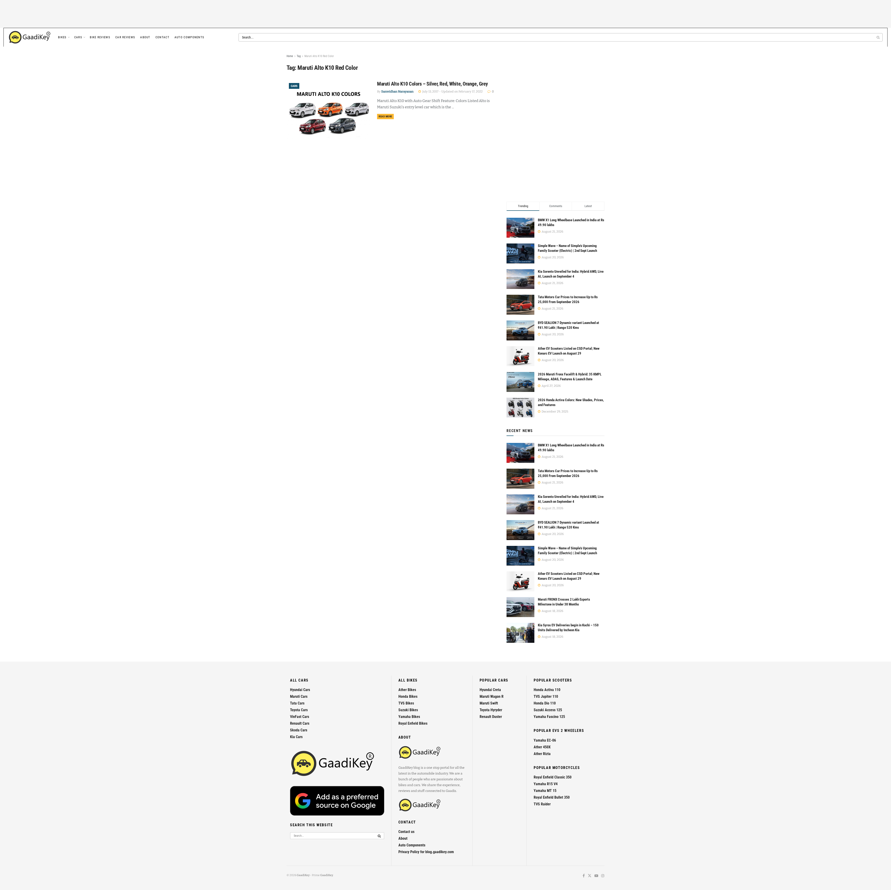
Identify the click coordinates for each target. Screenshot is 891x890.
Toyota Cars (299, 710)
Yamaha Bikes (409, 716)
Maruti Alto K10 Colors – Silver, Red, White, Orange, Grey (432, 84)
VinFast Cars (299, 716)
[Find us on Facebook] (584, 876)
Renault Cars (299, 723)
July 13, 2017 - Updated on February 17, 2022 (452, 91)
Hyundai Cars (300, 690)
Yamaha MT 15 (545, 790)
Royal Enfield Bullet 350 (552, 797)
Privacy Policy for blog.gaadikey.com (426, 852)
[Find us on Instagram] (602, 876)
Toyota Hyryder (491, 710)
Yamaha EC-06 (545, 740)
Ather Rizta (542, 754)
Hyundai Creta (490, 690)
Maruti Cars (298, 696)
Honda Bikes (407, 696)
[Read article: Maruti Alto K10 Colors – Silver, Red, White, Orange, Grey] (328, 110)
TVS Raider (542, 804)
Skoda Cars (298, 730)
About (145, 37)
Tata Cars (297, 703)
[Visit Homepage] (30, 37)
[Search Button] (878, 37)
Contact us (406, 831)
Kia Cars (296, 737)
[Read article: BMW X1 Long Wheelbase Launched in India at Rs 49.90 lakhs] (520, 453)
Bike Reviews (100, 37)
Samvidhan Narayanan (397, 91)
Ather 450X (542, 747)
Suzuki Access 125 (548, 710)
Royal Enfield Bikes (412, 723)
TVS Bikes (406, 703)
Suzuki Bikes (408, 710)
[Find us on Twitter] (589, 876)
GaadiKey (303, 875)
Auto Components (189, 37)
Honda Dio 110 (545, 703)
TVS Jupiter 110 (546, 696)
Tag (299, 56)
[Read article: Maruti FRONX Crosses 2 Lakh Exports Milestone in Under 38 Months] (520, 607)
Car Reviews (125, 37)
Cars (78, 37)
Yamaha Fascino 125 (549, 716)
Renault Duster (491, 716)
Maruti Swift (489, 703)
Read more (386, 116)
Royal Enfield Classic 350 (552, 777)
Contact (162, 37)
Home (290, 56)
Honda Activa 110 (547, 690)
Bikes (62, 37)
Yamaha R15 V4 (546, 784)
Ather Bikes (407, 690)
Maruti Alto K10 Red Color (319, 56)
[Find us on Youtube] (596, 876)
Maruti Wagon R (492, 696)
